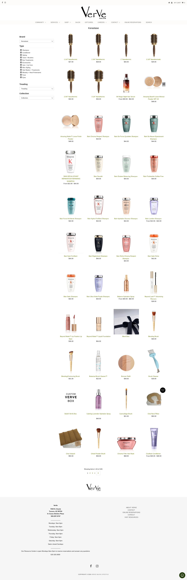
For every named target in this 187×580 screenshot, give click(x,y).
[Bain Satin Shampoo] (71, 281)
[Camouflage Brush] (126, 399)
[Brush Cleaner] (154, 361)
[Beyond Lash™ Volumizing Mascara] (154, 281)
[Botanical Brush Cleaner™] (98, 361)
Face (24, 75)
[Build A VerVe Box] (71, 398)
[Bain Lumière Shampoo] (154, 204)
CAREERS (101, 22)
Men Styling (26, 67)
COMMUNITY (39, 22)
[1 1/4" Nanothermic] (71, 45)
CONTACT (114, 22)
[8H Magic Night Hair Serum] (126, 82)
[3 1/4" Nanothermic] (98, 82)
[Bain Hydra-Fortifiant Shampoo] (98, 203)
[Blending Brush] (154, 321)
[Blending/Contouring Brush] (71, 361)
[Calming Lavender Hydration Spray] (98, 399)
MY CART (179, 3)
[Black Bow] (126, 321)
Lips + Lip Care (27, 65)
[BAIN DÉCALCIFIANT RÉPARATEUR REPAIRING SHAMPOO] (71, 161)
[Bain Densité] (98, 161)
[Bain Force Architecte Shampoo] (71, 204)
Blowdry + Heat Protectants (31, 72)
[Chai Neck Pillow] (154, 399)
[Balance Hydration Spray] (126, 281)
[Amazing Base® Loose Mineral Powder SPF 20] (154, 81)
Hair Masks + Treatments (31, 70)
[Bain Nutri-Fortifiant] (71, 241)
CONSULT (131, 515)
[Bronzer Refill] (126, 361)
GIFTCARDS (89, 22)
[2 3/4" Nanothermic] (71, 81)
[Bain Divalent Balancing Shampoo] (126, 161)
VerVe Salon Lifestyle (100, 574)
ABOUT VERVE (131, 507)
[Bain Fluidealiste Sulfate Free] (154, 161)
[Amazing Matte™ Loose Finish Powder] (71, 120)
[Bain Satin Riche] (154, 241)
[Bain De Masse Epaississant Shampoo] (154, 121)
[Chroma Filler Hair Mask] (126, 439)
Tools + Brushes (27, 57)
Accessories (26, 62)
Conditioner (26, 52)
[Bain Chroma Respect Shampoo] (98, 121)
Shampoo (25, 50)
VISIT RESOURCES (131, 517)
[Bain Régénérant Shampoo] (98, 241)
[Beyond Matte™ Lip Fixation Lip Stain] (71, 321)
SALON (77, 22)
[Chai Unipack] (71, 439)
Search (149, 22)
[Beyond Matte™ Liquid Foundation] (98, 321)
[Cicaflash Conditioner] (154, 439)
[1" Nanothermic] (126, 45)
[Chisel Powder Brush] (98, 439)
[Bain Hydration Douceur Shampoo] (126, 204)
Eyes (24, 77)
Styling (24, 55)
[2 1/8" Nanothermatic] (154, 45)
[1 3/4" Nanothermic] (98, 45)
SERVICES (54, 22)
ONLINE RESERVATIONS (133, 22)
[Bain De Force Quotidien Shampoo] (126, 121)
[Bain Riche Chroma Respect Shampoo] (126, 241)
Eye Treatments (27, 60)
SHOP (67, 22)
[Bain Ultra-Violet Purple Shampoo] (98, 281)
